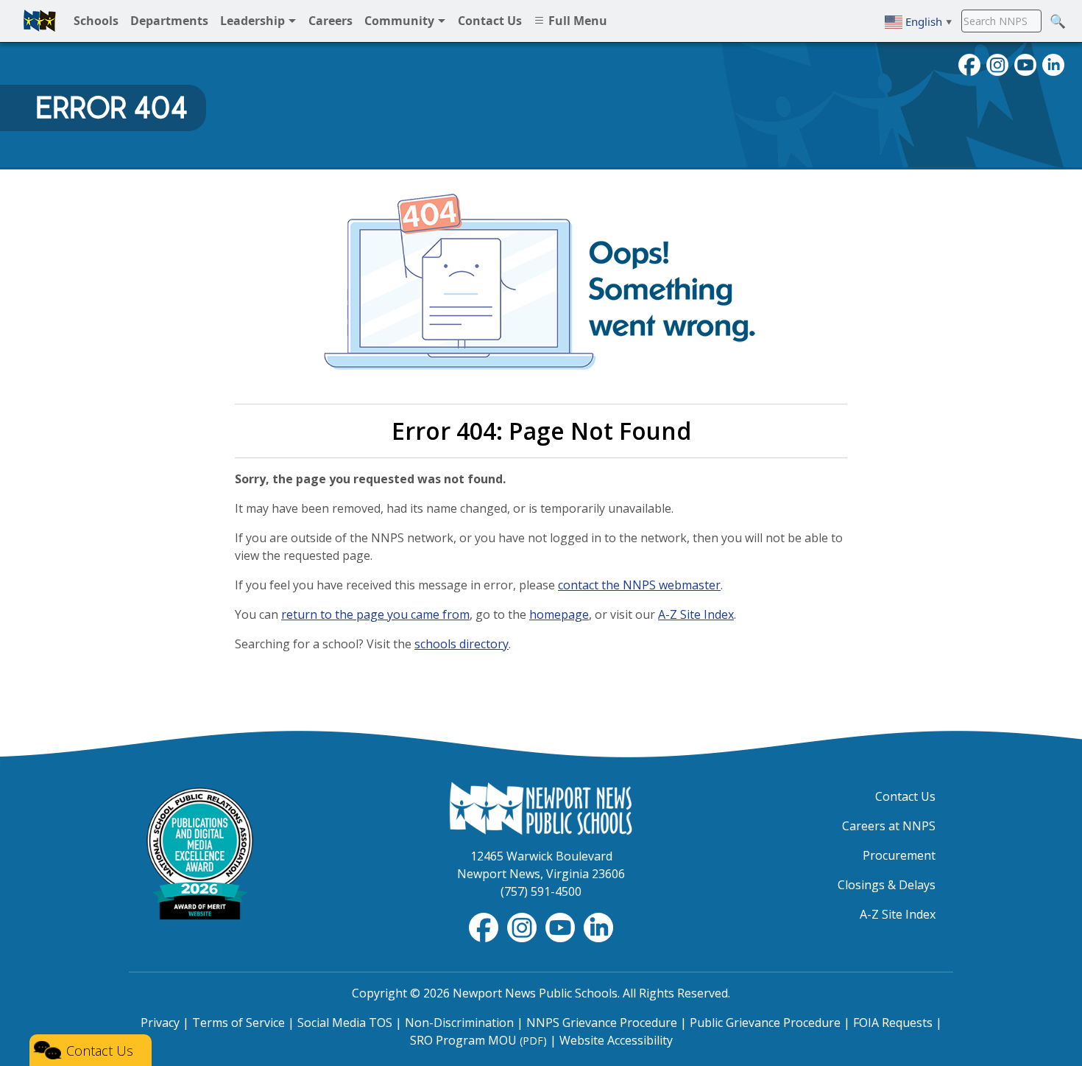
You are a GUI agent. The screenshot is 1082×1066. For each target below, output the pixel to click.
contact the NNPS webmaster (639, 585)
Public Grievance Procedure (765, 1022)
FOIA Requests (893, 1022)
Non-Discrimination (459, 1022)
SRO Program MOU (478, 1040)
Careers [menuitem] (330, 21)
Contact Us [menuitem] (490, 21)
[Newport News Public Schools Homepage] (541, 807)
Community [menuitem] (400, 21)
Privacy (160, 1022)
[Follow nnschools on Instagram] (997, 63)
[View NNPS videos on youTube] (1025, 63)
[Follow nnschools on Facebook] (969, 63)
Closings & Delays (887, 885)
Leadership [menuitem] (254, 21)
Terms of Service (238, 1022)
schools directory (461, 644)
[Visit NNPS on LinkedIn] (1053, 63)
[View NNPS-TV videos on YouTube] (561, 926)
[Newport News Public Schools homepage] (40, 20)
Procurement (899, 855)
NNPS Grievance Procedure (601, 1022)
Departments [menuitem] (169, 21)
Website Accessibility (616, 1040)
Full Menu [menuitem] (576, 21)
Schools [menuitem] (96, 21)
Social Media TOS (344, 1022)
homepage (559, 614)
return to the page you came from (375, 614)
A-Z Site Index (696, 614)
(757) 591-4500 (541, 891)
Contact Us (905, 796)
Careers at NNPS (889, 826)
